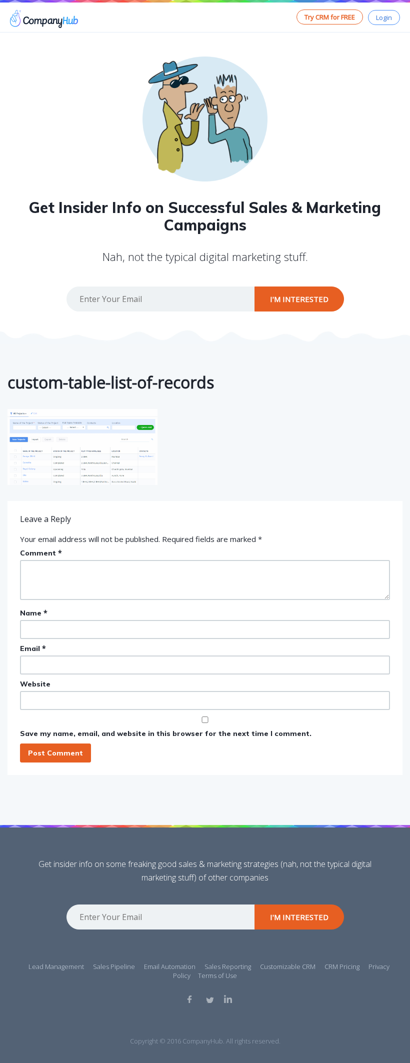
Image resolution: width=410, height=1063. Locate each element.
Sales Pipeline (114, 966)
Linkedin (228, 999)
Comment (41, 553)
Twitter (210, 999)
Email (33, 648)
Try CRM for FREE (329, 17)
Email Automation (170, 966)
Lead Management (56, 966)
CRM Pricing (342, 966)
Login (384, 17)
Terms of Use (217, 975)
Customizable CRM (288, 966)
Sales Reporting (227, 966)
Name (34, 613)
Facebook (191, 999)
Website (35, 684)
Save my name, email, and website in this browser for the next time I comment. (166, 733)
